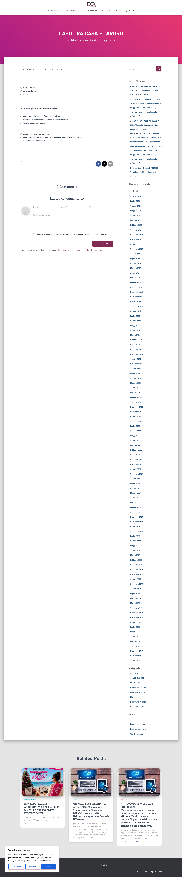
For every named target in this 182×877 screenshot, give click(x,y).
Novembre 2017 (136, 656)
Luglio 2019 (135, 594)
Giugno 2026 (135, 206)
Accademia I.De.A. (54, 11)
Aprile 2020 (135, 551)
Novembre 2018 (136, 617)
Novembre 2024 (136, 297)
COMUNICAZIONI (137, 678)
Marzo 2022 (135, 445)
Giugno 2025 (135, 263)
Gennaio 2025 (136, 287)
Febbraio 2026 (136, 225)
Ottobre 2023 (135, 359)
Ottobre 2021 (135, 469)
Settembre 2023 (136, 364)
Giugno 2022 (135, 431)
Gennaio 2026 (136, 230)
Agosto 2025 (135, 254)
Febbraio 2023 (136, 397)
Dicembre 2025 (136, 235)
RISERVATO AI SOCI (138, 702)
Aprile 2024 (135, 330)
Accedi (133, 720)
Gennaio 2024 (136, 345)
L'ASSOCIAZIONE (71, 11)
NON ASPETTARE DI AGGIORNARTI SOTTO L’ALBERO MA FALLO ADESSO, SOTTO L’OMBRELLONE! (144, 90)
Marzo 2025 (135, 278)
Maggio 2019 (135, 598)
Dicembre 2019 (136, 570)
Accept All (48, 867)
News (109, 11)
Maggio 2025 (135, 268)
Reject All (32, 867)
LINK (132, 697)
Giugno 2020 (135, 541)
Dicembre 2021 (136, 460)
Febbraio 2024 (136, 340)
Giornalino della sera (139, 688)
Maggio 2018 (135, 632)
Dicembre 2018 (136, 613)
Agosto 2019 (135, 589)
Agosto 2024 (135, 311)
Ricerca (131, 11)
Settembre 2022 (136, 421)
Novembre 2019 (136, 574)
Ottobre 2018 (135, 622)
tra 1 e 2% (27, 94)
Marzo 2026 (135, 220)
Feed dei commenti (138, 729)
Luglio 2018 (135, 627)
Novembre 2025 (136, 239)
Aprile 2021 (135, 498)
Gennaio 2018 (136, 646)
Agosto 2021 (135, 479)
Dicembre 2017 (136, 651)
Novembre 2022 (136, 412)
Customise (16, 867)
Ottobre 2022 (135, 416)
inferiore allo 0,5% (30, 91)
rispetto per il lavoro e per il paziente (37, 134)
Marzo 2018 (135, 641)
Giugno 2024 (135, 321)
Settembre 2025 (136, 249)
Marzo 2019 (135, 603)
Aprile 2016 (135, 661)
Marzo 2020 (135, 555)
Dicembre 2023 (136, 350)
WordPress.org (136, 734)
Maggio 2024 (135, 326)
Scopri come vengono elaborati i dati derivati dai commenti (80, 250)
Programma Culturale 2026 (92, 11)
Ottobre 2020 (135, 527)
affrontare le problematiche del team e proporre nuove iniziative (48, 120)
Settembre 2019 (136, 584)
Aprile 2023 (135, 388)
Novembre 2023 (136, 354)
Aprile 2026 (135, 215)
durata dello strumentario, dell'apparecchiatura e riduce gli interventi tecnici (52, 137)
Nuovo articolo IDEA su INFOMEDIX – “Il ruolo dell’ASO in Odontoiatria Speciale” (145, 172)
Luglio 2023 (135, 373)
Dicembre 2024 (136, 292)
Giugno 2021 (135, 488)
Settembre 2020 (136, 531)
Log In (118, 11)
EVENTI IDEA (135, 683)
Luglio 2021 (135, 483)
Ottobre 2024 (135, 302)
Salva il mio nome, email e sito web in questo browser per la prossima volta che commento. (72, 234)
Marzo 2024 (135, 335)
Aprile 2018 (135, 637)
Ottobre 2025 (135, 244)
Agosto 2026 (135, 196)
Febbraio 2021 (136, 507)
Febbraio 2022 (136, 450)
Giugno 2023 (135, 378)
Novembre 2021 (136, 464)
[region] (32, 859)
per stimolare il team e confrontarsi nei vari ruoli (41, 116)
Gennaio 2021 (136, 512)
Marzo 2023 (135, 393)
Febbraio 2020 (136, 560)
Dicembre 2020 (136, 517)
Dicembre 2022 (136, 407)
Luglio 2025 (135, 259)
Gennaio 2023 (136, 402)
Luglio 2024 (135, 316)
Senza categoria (137, 707)
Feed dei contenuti (137, 724)
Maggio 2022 (135, 436)
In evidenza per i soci (139, 692)
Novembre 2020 (136, 522)
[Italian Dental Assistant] (91, 4)
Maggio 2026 (135, 211)
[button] (77, 11)
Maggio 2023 (135, 383)
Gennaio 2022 (136, 455)
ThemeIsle (158, 872)
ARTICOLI (134, 673)
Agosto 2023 (135, 369)
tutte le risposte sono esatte (34, 123)
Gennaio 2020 (136, 565)
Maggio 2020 (135, 546)
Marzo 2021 (135, 503)
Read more (91, 838)
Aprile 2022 (135, 440)
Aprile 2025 (135, 273)
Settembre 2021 (136, 474)
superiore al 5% (29, 87)
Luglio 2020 (135, 536)
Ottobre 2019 (135, 579)
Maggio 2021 (135, 493)
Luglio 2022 (135, 426)
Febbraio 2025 (136, 282)
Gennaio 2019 (136, 608)
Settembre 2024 (136, 306)
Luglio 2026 (135, 201)
